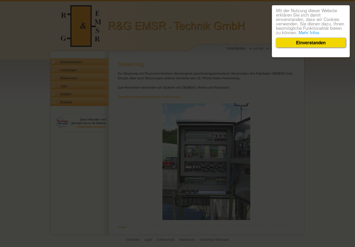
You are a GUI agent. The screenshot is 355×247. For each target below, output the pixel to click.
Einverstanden (311, 42)
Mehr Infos (309, 32)
